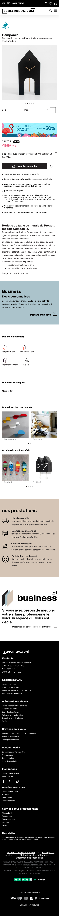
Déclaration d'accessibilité (29, 858)
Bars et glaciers (8, 819)
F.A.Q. (4, 721)
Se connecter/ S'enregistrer (13, 751)
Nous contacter (8, 668)
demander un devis (24, 184)
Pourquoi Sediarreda (10, 687)
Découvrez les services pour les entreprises (32, 627)
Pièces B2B (7, 813)
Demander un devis (40, 315)
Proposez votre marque (12, 693)
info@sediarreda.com (33, 865)
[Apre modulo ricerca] (50, 11)
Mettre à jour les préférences (34, 855)
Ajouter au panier (27, 166)
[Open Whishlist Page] (50, 3)
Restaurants (7, 816)
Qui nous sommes (9, 684)
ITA (3, 3)
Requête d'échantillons (12, 736)
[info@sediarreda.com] (8, 3)
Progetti (44, 195)
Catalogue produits (10, 791)
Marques (5, 794)
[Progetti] (29, 25)
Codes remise (8, 758)
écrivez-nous (17, 201)
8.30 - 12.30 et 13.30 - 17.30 (13, 665)
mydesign (10, 773)
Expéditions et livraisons (12, 718)
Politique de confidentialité (21, 852)
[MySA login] (46, 3)
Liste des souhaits (9, 761)
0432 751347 (18, 3)
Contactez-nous (39, 212)
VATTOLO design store (11, 671)
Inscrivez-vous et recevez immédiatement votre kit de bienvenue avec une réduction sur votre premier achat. (29, 838)
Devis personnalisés (10, 739)
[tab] (25, 103)
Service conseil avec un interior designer (19, 733)
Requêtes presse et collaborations (16, 690)
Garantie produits (9, 708)
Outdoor (5, 822)
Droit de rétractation (10, 711)
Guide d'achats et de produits (14, 705)
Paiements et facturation (12, 715)
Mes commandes (9, 755)
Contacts (8, 658)
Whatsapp (8, 208)
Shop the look (8, 776)
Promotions (7, 797)
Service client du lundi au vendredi (16, 662)
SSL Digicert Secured (29, 905)
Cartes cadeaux (8, 800)
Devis (4, 825)
